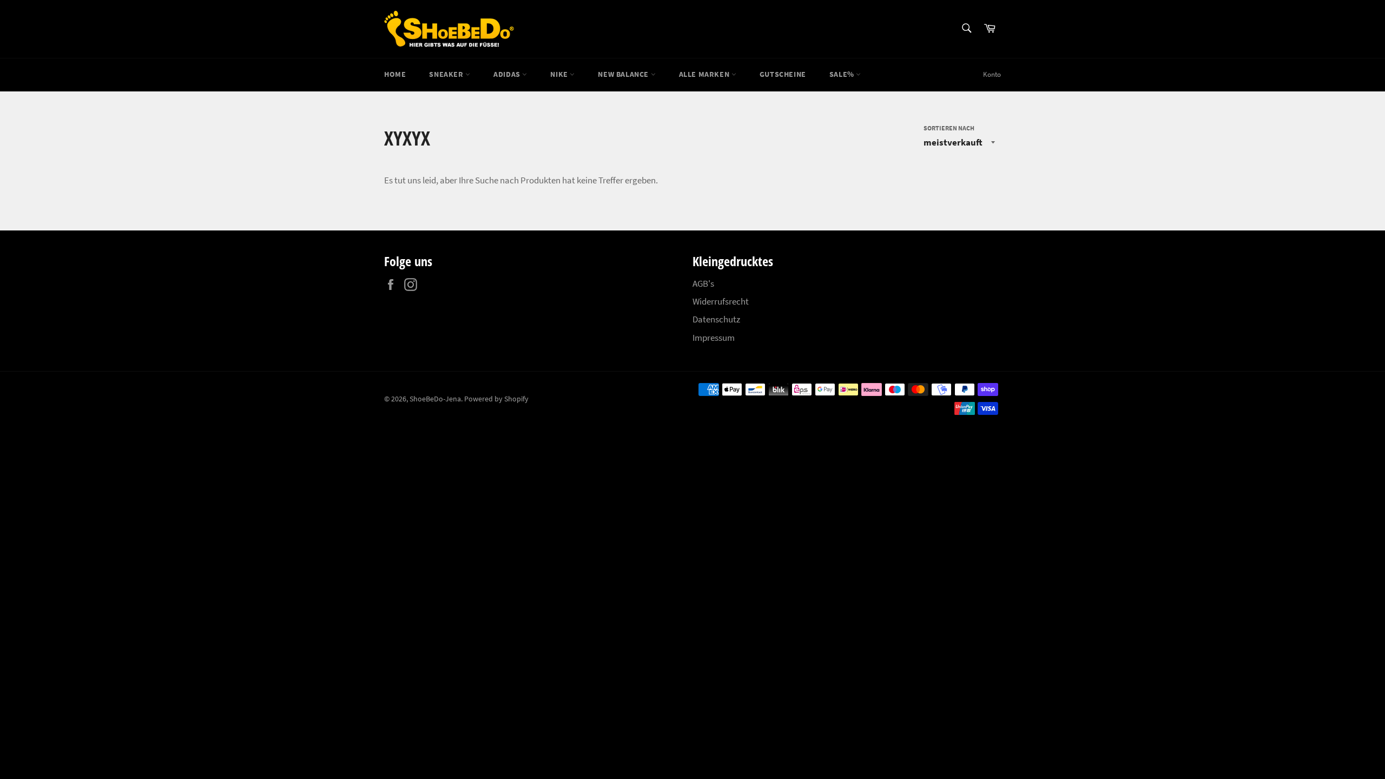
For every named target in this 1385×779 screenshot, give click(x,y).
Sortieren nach (949, 128)
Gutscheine (783, 74)
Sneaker (447, 74)
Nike (560, 74)
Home (395, 74)
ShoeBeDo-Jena (435, 399)
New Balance (624, 74)
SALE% (842, 74)
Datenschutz (716, 319)
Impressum (713, 338)
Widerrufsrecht (720, 301)
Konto (992, 74)
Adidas (507, 74)
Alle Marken (705, 74)
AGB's (703, 283)
